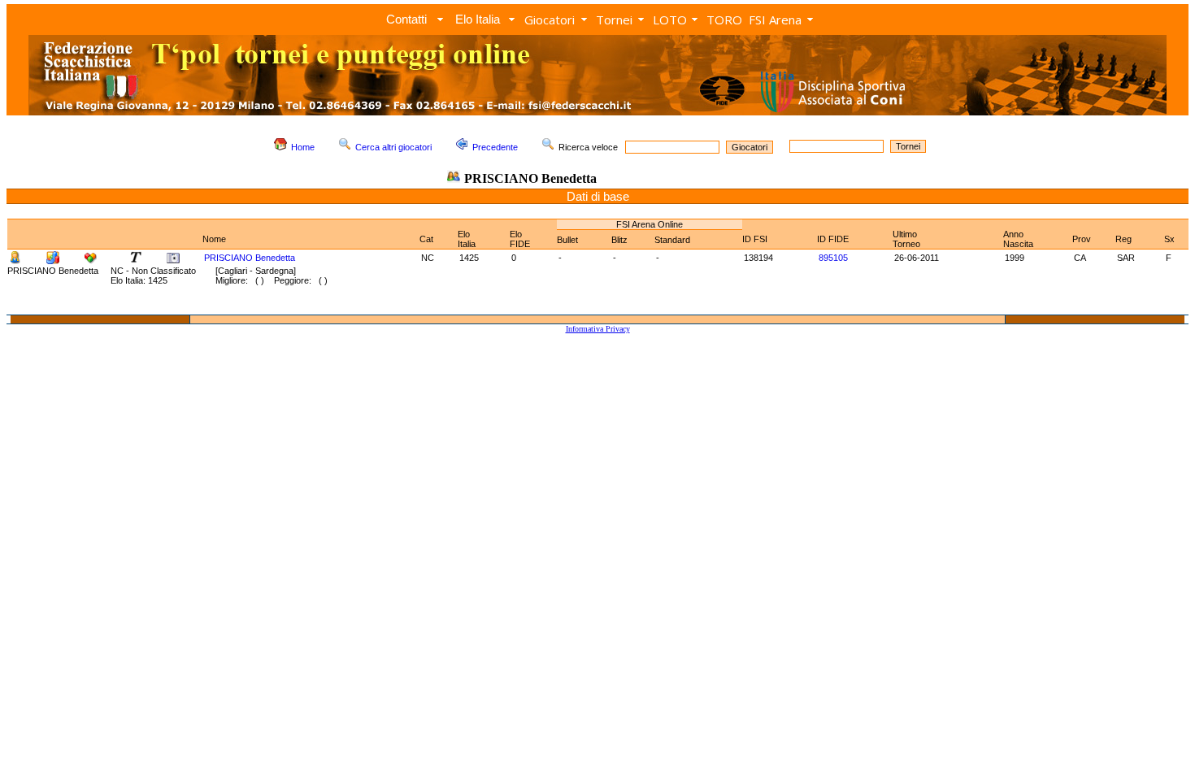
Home (303, 147)
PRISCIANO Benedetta (249, 258)
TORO (724, 19)
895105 (833, 258)
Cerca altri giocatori (393, 147)
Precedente (495, 147)
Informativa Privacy (598, 328)
